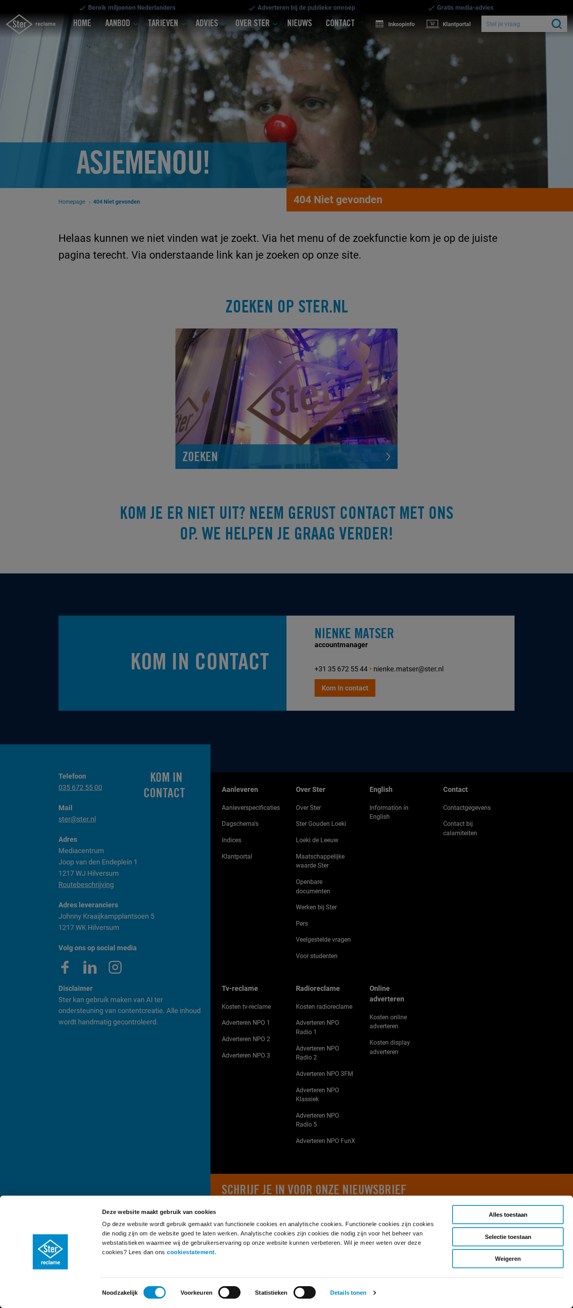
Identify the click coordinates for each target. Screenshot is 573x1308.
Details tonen (348, 1292)
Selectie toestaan (508, 1236)
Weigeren (508, 1258)
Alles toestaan (508, 1214)
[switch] (229, 1292)
